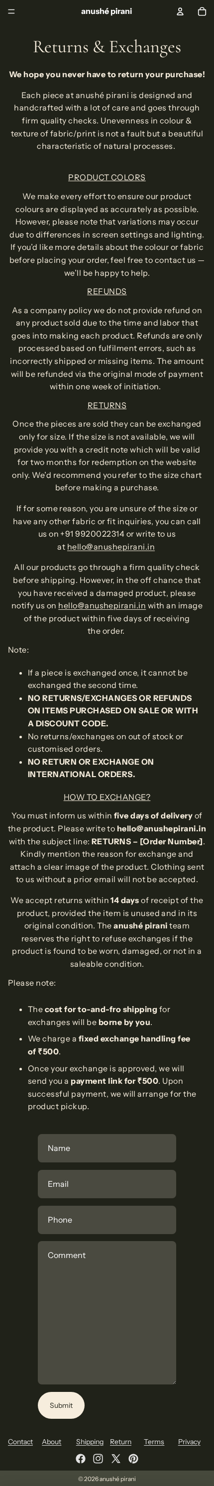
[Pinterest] (133, 1459)
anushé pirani (118, 1479)
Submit (61, 1405)
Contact (20, 1441)
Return (120, 1441)
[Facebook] (81, 1459)
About (51, 1441)
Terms (154, 1441)
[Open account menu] (180, 11)
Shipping (90, 1441)
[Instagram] (98, 1459)
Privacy (189, 1441)
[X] (116, 1459)
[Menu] (11, 11)
